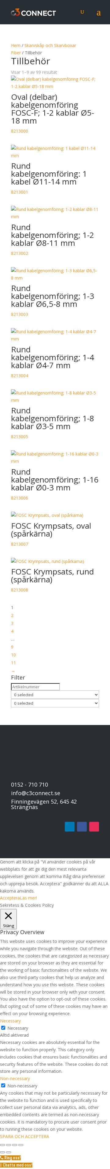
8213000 (52, 112)
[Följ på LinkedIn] (70, 827)
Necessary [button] (10, 1021)
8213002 (52, 239)
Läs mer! (28, 898)
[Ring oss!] (2, 1157)
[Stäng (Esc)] (20, 1145)
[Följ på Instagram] (94, 827)
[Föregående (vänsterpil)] (2, 1152)
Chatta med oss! (17, 1165)
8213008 (52, 579)
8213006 (55, 483)
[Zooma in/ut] (2, 1145)
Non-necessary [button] (15, 1078)
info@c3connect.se (35, 793)
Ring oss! (12, 1157)
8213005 (52, 422)
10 (13, 655)
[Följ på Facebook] (82, 827)
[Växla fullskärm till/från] (8, 1145)
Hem (15, 45)
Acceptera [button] (10, 898)
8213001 (49, 177)
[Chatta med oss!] (1, 1165)
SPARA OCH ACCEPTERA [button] (24, 1136)
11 (13, 663)
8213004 (52, 361)
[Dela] (14, 1145)
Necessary (17, 1028)
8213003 (52, 300)
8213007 (51, 533)
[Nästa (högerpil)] (8, 1152)
